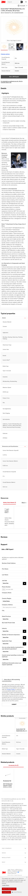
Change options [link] (5, 54)
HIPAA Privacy (18, 869)
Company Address (7, 604)
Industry (4, 628)
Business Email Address (9, 563)
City (3, 610)
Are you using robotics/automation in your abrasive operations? (12, 648)
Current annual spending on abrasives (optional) (13, 656)
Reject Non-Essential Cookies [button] (9, 888)
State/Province (6, 616)
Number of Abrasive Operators (11, 634)
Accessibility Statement (17, 870)
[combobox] (4, 589)
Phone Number (6, 587)
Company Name (6, 592)
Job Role (4, 580)
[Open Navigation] (26, 2)
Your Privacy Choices (12, 872)
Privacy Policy (11, 689)
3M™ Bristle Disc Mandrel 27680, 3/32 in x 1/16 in (7, 785)
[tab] (9, 502)
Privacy (12, 869)
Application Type (7, 641)
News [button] (4, 853)
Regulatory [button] (6, 857)
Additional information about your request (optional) (11, 663)
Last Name (5, 574)
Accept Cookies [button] (6, 892)
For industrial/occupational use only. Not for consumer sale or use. (12, 82)
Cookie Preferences (12, 873)
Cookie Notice (5, 885)
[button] (17, 892)
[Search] (22, 2)
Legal (9, 869)
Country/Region (6, 598)
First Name (5, 569)
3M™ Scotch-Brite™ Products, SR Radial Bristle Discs (8, 511)
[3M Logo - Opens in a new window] (3, 2)
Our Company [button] (7, 848)
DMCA (9, 870)
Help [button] (3, 862)
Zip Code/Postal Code (8, 622)
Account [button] (22, 5)
